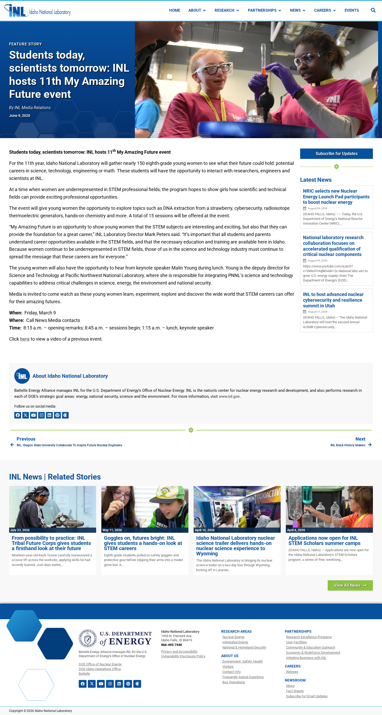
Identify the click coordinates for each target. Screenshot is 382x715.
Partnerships (298, 631)
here (25, 339)
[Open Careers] (334, 10)
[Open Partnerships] (280, 10)
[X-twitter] (25, 415)
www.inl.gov (229, 396)
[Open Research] (238, 10)
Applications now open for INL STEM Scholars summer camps (324, 540)
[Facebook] (17, 415)
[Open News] (304, 10)
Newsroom (295, 680)
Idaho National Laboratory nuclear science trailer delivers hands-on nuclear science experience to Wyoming (235, 546)
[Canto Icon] (65, 415)
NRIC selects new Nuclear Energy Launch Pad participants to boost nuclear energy (336, 196)
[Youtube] (33, 415)
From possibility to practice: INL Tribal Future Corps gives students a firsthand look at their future (51, 543)
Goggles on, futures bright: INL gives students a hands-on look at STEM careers (143, 543)
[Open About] (204, 10)
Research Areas (236, 631)
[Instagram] (41, 415)
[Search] (373, 10)
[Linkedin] (49, 415)
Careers (293, 666)
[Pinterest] (57, 415)
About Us (230, 656)
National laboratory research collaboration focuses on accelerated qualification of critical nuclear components (333, 246)
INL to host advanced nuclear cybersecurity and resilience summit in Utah (333, 300)
